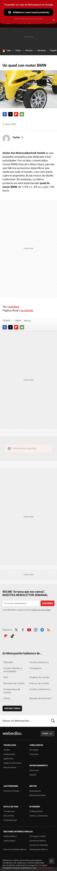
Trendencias (9, 811)
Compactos (35, 668)
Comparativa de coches (11, 691)
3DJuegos (34, 750)
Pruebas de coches (39, 677)
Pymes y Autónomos (38, 816)
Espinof (32, 775)
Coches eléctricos (39, 662)
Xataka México (10, 836)
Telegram (42, 629)
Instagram (35, 629)
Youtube (29, 629)
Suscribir (47, 603)
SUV (5, 677)
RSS (48, 629)
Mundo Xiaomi (9, 767)
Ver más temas (12, 708)
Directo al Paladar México (14, 849)
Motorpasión (35, 791)
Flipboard (16, 114)
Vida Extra (33, 754)
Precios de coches (39, 683)
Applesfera (8, 758)
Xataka (6, 750)
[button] (18, 137)
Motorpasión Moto (37, 795)
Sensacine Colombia (38, 845)
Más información (44, 868)
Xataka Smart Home (12, 763)
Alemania (41, 50)
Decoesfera (8, 816)
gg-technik (26, 310)
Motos (27, 320)
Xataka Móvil (9, 754)
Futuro (6, 698)
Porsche (29, 50)
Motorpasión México (38, 849)
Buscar (53, 721)
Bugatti (53, 50)
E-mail (22, 114)
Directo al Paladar (11, 791)
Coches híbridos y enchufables (12, 670)
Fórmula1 (8, 662)
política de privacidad (41, 610)
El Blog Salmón (36, 811)
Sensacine (34, 770)
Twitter (10, 114)
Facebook (5, 114)
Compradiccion (10, 820)
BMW (18, 320)
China (18, 50)
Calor (8, 50)
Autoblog (13, 306)
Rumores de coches (14, 683)
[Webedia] (12, 735)
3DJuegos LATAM (37, 836)
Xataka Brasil (9, 840)
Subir (45, 733)
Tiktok (12, 635)
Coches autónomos (39, 689)
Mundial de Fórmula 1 (40, 698)
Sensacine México (37, 840)
